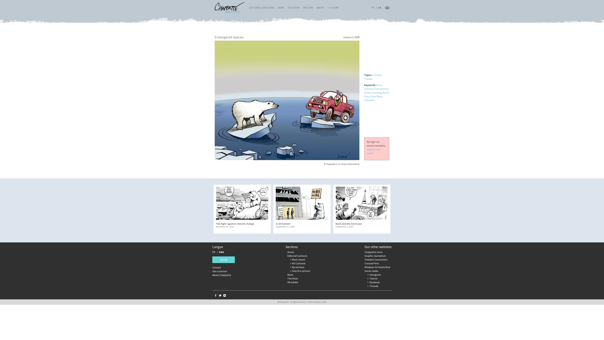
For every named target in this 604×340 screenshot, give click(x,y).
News (281, 7)
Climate (368, 88)
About (320, 7)
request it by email (373, 151)
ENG (221, 252)
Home (290, 252)
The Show (294, 7)
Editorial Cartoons (261, 7)
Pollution (369, 100)
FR (372, 7)
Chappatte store (374, 252)
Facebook (374, 282)
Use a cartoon (219, 271)
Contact (216, 267)
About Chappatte (221, 275)
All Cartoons (299, 263)
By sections (298, 267)
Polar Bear (376, 96)
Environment (381, 88)
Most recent (298, 259)
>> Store (333, 7)
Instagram (375, 274)
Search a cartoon (301, 270)
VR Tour (308, 7)
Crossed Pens (372, 263)
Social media (371, 270)
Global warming (372, 92)
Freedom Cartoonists (376, 259)
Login (223, 259)
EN (379, 7)
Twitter (373, 278)
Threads (373, 286)
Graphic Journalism (375, 255)
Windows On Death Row (377, 267)
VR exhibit (292, 282)
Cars (379, 85)
